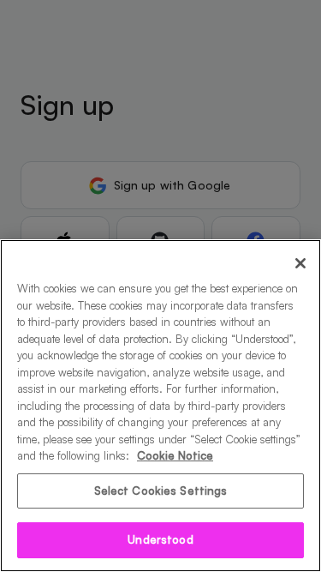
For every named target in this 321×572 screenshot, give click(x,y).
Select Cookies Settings (161, 490)
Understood (160, 539)
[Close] (300, 263)
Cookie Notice (175, 455)
